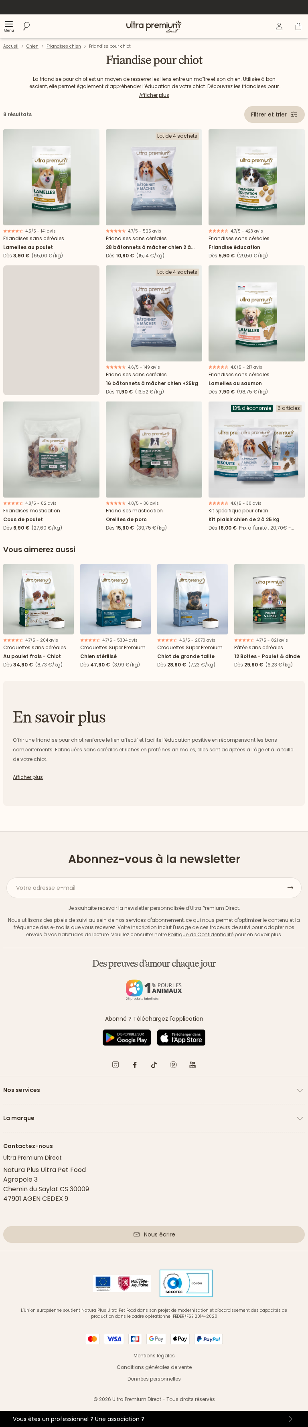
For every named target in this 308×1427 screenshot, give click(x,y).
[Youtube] (192, 1066)
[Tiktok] (154, 1066)
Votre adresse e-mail (45, 888)
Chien (32, 46)
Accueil (10, 46)
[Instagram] (115, 1066)
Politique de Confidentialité (200, 934)
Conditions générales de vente (154, 1367)
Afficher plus (154, 95)
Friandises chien (64, 46)
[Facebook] (134, 1066)
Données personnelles (154, 1378)
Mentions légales (154, 1355)
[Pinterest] (173, 1066)
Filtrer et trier (269, 114)
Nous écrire (159, 1234)
